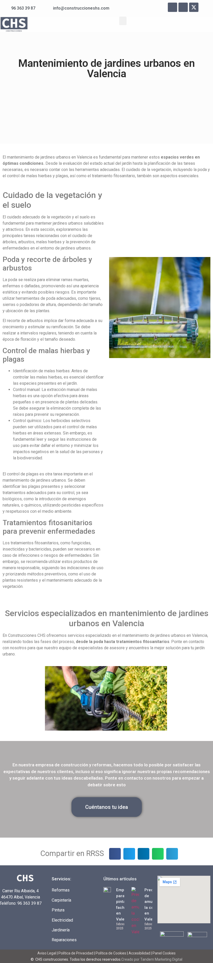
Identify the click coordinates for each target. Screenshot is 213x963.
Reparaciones (64, 939)
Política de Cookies (111, 953)
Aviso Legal (47, 953)
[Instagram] (183, 7)
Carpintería (61, 900)
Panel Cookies (164, 953)
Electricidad (62, 920)
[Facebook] (172, 7)
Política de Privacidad (75, 953)
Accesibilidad (139, 953)
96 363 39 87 (29, 903)
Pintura (58, 910)
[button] (123, 21)
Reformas (61, 890)
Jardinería (61, 930)
